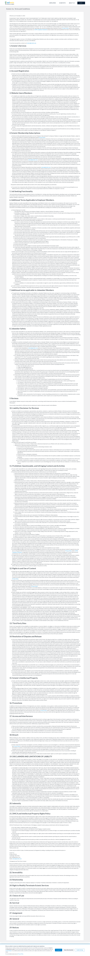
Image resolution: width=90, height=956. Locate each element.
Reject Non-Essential (68, 950)
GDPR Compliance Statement (40, 29)
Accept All (58, 950)
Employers (52, 3)
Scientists (62, 3)
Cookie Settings (8, 950)
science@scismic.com (31, 43)
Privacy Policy (65, 28)
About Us (72, 3)
